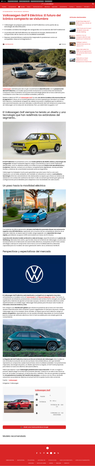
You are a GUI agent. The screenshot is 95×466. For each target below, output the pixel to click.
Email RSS (55, 453)
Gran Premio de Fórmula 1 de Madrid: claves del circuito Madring (83, 30)
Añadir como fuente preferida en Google (35, 427)
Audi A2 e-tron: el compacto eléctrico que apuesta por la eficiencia (83, 37)
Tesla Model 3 (48, 1)
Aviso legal (31, 463)
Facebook (37, 453)
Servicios (78, 6)
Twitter (40, 453)
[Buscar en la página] (93, 4)
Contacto (66, 463)
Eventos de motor (37, 6)
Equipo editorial (21, 460)
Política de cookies (41, 463)
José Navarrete (9, 44)
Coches (71, 6)
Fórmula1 (86, 6)
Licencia (51, 463)
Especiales (54, 6)
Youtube (22, 6)
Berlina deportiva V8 (24, 1)
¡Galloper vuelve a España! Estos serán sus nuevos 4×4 (83, 44)
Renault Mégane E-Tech (47, 297)
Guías (28, 6)
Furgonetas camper (13, 1)
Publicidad (58, 463)
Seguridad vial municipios (37, 1)
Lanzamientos (63, 6)
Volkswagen (7, 89)
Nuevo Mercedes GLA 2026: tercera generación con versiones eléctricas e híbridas (84, 52)
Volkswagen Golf (26, 97)
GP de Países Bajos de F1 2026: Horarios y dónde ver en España (83, 23)
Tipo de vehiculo (17, 11)
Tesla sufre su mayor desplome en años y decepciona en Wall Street (84, 60)
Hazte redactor (41, 460)
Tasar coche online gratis (66, 460)
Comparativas (12, 6)
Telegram (51, 453)
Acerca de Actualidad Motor (82, 460)
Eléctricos (47, 6)
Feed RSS (58, 453)
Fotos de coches (52, 460)
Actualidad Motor (8, 11)
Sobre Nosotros (10, 460)
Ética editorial (31, 460)
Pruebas (4, 6)
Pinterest (44, 453)
